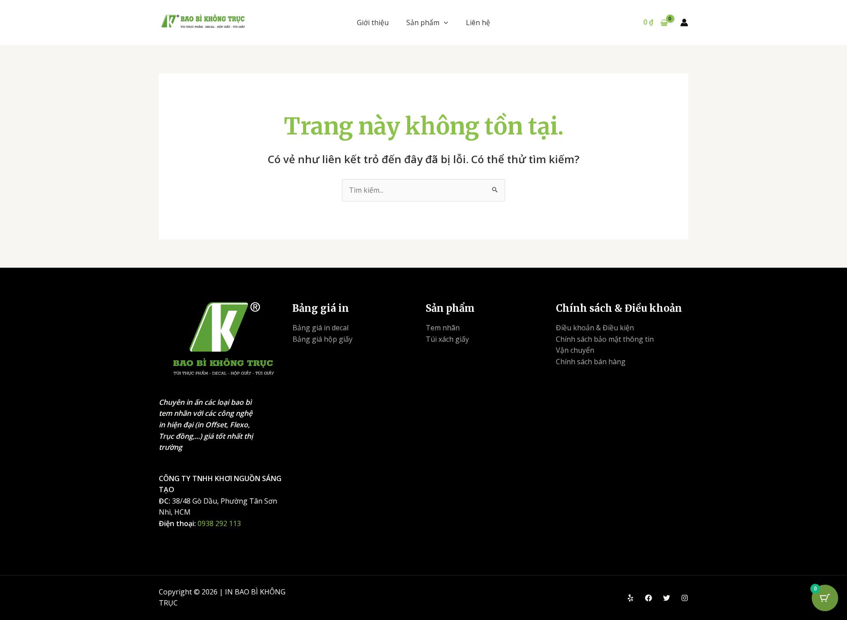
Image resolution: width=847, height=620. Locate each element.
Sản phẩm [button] (422, 22)
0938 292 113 (219, 523)
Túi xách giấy (447, 339)
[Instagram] (684, 597)
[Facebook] (648, 597)
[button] (443, 22)
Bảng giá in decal (320, 327)
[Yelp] (630, 597)
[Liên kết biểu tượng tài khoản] (684, 22)
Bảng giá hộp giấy (322, 339)
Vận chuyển (575, 350)
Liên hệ (478, 22)
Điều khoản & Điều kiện (595, 327)
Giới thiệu (373, 22)
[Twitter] (666, 597)
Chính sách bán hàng (591, 361)
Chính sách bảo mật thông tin (605, 339)
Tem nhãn (443, 327)
